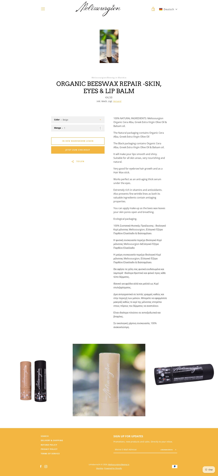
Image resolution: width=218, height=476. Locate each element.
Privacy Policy (49, 449)
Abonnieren (167, 450)
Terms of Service (50, 453)
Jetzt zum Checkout (77, 150)
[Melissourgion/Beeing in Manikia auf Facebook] (40, 466)
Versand (117, 101)
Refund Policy (49, 445)
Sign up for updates (128, 436)
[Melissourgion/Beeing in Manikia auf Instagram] (45, 466)
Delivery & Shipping (52, 440)
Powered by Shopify (113, 468)
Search (45, 436)
